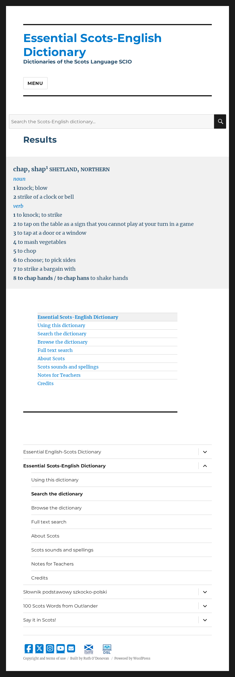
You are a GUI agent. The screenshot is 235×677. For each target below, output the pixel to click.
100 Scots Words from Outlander (60, 606)
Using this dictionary (61, 325)
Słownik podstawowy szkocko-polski (65, 592)
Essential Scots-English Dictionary (78, 317)
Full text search (55, 350)
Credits (46, 383)
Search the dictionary (62, 333)
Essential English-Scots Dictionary (62, 452)
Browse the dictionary (62, 342)
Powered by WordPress (132, 658)
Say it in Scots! (39, 620)
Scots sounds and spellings (68, 367)
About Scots (51, 358)
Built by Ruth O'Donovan (89, 658)
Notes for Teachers (59, 375)
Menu (35, 83)
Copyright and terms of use (44, 658)
